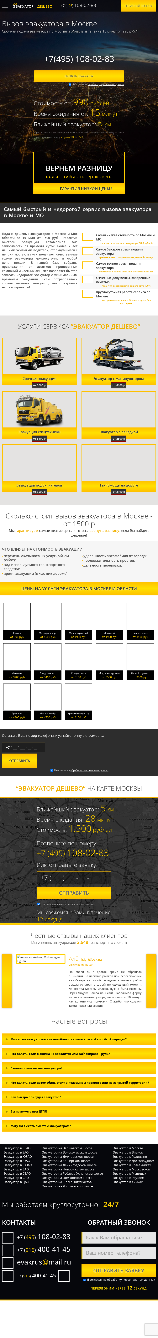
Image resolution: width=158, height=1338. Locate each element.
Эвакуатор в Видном (128, 1152)
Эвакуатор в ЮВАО (18, 1165)
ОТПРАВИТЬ (19, 760)
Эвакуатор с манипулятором (119, 378)
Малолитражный (78, 633)
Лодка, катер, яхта (109, 673)
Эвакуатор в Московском (131, 1169)
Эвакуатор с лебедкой (119, 432)
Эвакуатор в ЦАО (16, 1182)
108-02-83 (44, 1236)
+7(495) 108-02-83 (79, 58)
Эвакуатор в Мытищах (129, 1173)
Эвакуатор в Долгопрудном (133, 1161)
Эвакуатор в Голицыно (130, 1156)
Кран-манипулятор (78, 713)
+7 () (78, 5)
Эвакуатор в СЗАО (17, 1148)
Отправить (74, 892)
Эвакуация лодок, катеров (39, 485)
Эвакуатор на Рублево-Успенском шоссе (72, 1173)
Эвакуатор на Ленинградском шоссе (69, 1165)
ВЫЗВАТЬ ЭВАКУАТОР (79, 76)
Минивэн (17, 673)
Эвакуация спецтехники (39, 432)
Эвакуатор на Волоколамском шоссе (69, 1152)
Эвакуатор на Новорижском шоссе (68, 1169)
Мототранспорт (48, 633)
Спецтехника (78, 673)
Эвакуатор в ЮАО (17, 1161)
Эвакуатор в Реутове (128, 1178)
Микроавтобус (48, 713)
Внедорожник (48, 673)
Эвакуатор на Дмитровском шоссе (68, 1156)
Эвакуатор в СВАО (17, 1173)
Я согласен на (98, 84)
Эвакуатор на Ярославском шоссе (67, 1186)
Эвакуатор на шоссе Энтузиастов (67, 1182)
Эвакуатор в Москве (128, 1148)
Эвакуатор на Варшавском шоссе (67, 1148)
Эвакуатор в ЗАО (16, 1152)
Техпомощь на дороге (119, 485)
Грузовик (17, 713)
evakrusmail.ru (44, 1262)
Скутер (17, 633)
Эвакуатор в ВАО (16, 1169)
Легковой (109, 633)
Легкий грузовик (140, 673)
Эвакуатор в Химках (128, 1182)
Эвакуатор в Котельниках (132, 1165)
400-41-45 (44, 1249)
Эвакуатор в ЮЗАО (18, 1156)
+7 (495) (72, 137)
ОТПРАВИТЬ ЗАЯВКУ (118, 1270)
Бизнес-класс (140, 633)
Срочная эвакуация (39, 378)
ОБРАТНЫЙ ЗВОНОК (138, 6)
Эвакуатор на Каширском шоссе (66, 1161)
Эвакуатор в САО (16, 1178)
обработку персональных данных (106, 84)
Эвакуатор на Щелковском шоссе (67, 1178)
